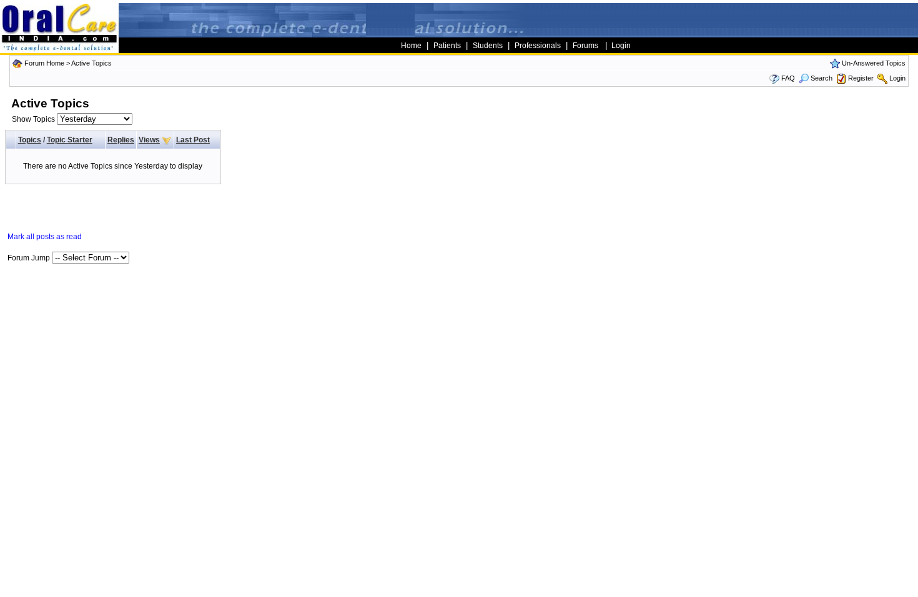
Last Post (193, 140)
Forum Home (44, 63)
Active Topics (91, 63)
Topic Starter (69, 140)
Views (149, 140)
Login (897, 78)
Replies (120, 140)
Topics (29, 140)
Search (821, 78)
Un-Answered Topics (874, 63)
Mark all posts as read (44, 236)
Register (861, 78)
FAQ (788, 78)
